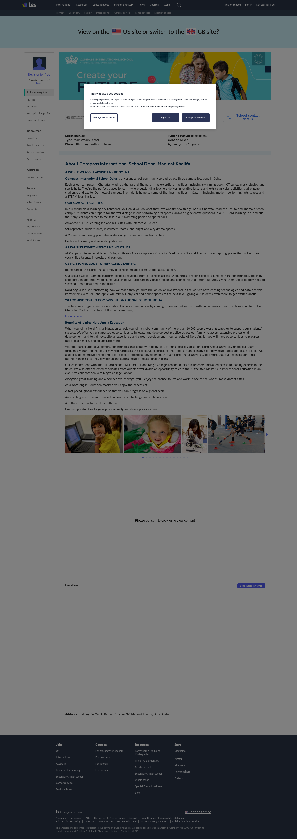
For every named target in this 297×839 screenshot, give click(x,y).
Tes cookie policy (154, 106)
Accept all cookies (195, 117)
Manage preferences (104, 117)
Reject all (166, 117)
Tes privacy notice (176, 106)
